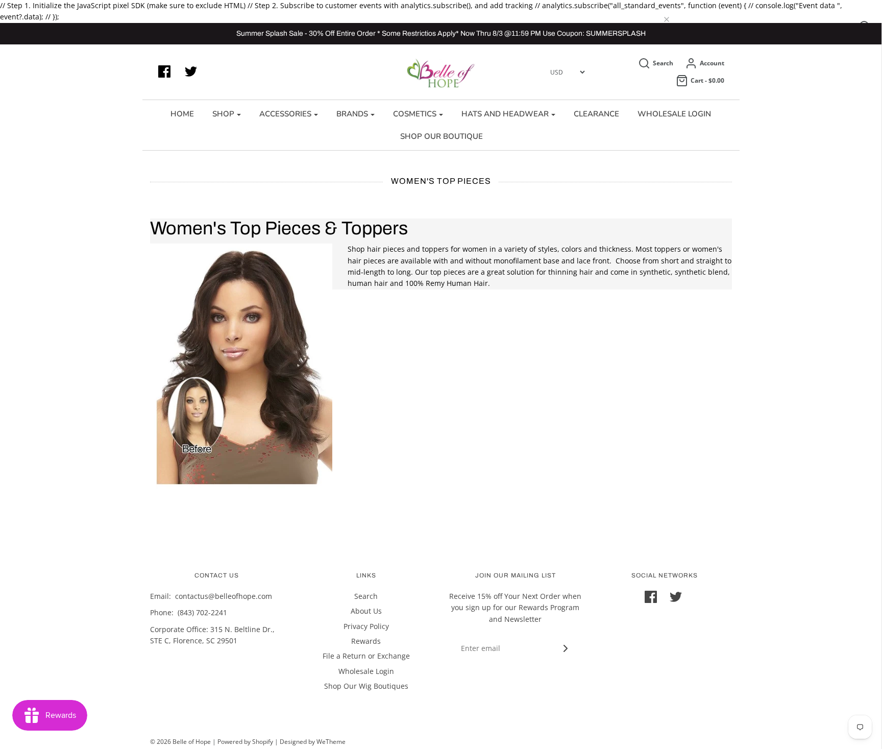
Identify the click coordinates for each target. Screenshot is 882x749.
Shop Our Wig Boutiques (366, 686)
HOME (182, 114)
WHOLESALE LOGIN (674, 114)
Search (366, 596)
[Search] (674, 20)
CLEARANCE (596, 114)
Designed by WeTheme (313, 741)
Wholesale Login (366, 671)
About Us (366, 611)
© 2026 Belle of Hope (180, 741)
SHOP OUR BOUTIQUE (441, 136)
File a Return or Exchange (366, 656)
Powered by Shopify (245, 741)
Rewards (366, 641)
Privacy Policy (366, 626)
